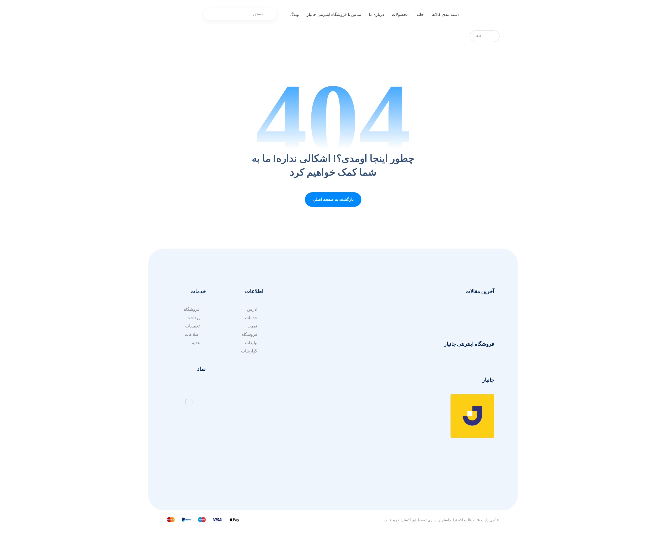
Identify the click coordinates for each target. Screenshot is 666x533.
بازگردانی (307, 317)
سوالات (308, 309)
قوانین (309, 326)
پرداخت (193, 317)
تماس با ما (364, 334)
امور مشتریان (361, 309)
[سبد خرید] (191, 14)
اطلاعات (192, 334)
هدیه (196, 342)
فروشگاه (249, 334)
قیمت (252, 326)
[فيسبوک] (468, 492)
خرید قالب (392, 520)
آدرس (310, 342)
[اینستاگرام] (478, 492)
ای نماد (309, 334)
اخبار (368, 326)
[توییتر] (489, 492)
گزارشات (249, 351)
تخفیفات (192, 326)
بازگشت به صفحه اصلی (333, 199)
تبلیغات (251, 342)
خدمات (366, 317)
